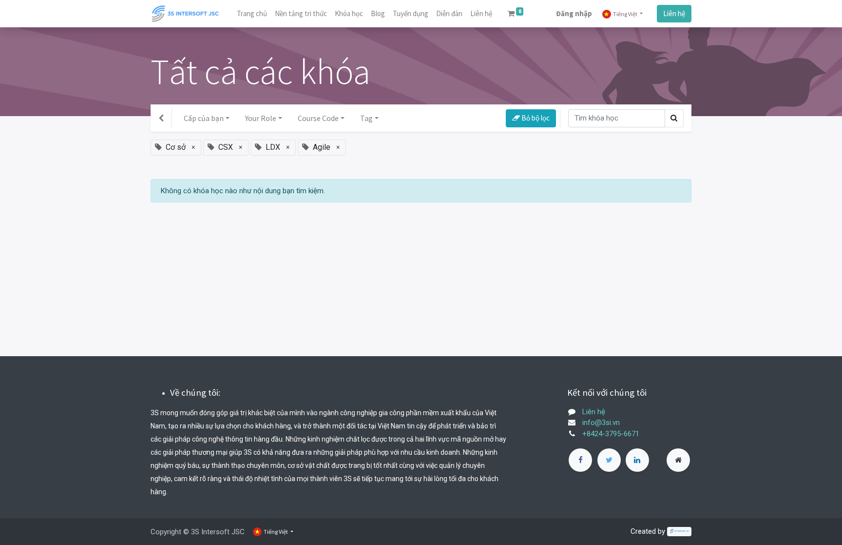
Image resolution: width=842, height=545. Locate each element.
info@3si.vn (601, 422)
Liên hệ (674, 13)
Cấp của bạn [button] (204, 118)
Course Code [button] (318, 118)
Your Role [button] (260, 118)
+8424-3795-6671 (610, 433)
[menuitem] (252, 13)
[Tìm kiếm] (674, 118)
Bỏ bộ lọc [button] (535, 117)
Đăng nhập (574, 13)
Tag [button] (366, 118)
